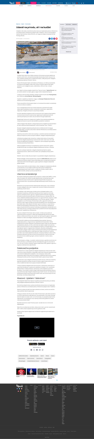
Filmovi (55, 391)
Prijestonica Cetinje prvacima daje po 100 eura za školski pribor (68, 42)
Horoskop (51, 395)
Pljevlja (63, 413)
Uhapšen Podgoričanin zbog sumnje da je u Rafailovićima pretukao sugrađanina (68, 47)
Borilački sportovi (35, 406)
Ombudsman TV (27, 406)
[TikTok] (43, 350)
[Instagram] (40, 350)
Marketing (75, 385)
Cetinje (63, 395)
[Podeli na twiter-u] (52, 39)
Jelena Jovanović (32, 72)
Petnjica (63, 408)
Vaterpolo (35, 396)
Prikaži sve (68, 51)
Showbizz (47, 392)
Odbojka (35, 403)
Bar (62, 389)
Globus (43, 389)
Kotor (63, 403)
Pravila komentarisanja (46, 431)
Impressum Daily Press (55, 431)
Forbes (31, 385)
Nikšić (63, 406)
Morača (47, 355)
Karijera (29, 433)
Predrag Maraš (48, 358)
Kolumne (59, 385)
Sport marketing (35, 411)
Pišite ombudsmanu (21, 431)
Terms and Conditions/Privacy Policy (37, 433)
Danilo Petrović (40, 358)
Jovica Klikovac (44, 361)
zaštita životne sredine (23, 355)
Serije (55, 389)
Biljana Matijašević (23, 72)
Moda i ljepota (51, 389)
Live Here (68, 389)
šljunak (42, 355)
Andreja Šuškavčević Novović (33, 361)
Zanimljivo (48, 388)
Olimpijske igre (35, 401)
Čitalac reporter (73, 431)
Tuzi (62, 419)
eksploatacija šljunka (34, 355)
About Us (64, 433)
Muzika (47, 386)
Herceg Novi (63, 400)
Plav (62, 409)
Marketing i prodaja (63, 431)
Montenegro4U (70, 385)
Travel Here (68, 388)
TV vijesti (55, 386)
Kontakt (68, 431)
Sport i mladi (35, 409)
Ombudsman (27, 403)
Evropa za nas (44, 392)
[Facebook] (31, 350)
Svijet (43, 385)
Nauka (26, 402)
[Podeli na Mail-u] (57, 39)
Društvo (26, 388)
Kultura (26, 392)
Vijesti (26, 385)
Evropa (43, 388)
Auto (26, 395)
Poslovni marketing (75, 387)
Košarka (35, 392)
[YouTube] (37, 350)
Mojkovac (63, 405)
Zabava (47, 385)
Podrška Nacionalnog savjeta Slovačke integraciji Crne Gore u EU (68, 38)
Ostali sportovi (35, 399)
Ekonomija (27, 389)
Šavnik (63, 416)
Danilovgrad (64, 396)
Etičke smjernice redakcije (30, 431)
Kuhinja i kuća (51, 392)
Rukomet (35, 395)
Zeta (63, 422)
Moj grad (64, 385)
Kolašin (63, 402)
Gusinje (63, 398)
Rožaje (63, 415)
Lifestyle (52, 385)
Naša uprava (27, 408)
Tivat (63, 417)
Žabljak (63, 423)
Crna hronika (27, 391)
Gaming (47, 391)
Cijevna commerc (30, 358)
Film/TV (47, 389)
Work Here (68, 386)
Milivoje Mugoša (22, 361)
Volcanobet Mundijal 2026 (36, 388)
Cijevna (52, 355)
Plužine (63, 410)
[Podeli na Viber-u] (54, 39)
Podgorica (63, 386)
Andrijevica (64, 388)
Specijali (50, 427)
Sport (35, 385)
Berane (63, 391)
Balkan (43, 386)
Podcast (26, 393)
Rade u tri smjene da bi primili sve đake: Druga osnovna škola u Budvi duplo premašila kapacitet (68, 29)
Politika (26, 386)
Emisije (55, 388)
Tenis (35, 393)
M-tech (26, 399)
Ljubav (51, 393)
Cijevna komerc (22, 358)
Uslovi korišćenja (38, 431)
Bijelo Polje (64, 392)
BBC (53, 427)
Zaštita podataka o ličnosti (57, 433)
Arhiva (45, 427)
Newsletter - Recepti (48, 433)
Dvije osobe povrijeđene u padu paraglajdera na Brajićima (67, 34)
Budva (63, 393)
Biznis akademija (27, 397)
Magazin (39, 385)
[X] (34, 350)
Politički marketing (75, 390)
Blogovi (41, 427)
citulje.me (69, 3)
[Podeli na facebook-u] (50, 39)
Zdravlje (51, 386)
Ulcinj (63, 420)
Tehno (26, 400)
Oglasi (74, 3)
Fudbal (35, 391)
